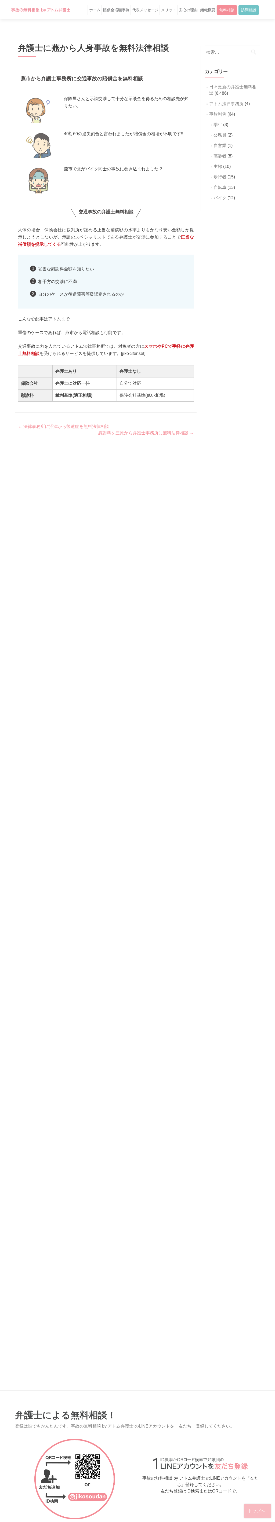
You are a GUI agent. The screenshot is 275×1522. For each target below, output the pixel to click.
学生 (218, 124)
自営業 (220, 145)
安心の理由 (188, 10)
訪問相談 (248, 10)
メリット (168, 10)
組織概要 (207, 10)
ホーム (94, 10)
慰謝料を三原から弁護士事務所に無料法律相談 (146, 433)
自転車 (220, 187)
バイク (220, 198)
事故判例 (217, 114)
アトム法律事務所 (226, 103)
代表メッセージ (145, 10)
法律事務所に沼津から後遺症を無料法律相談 (63, 426)
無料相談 (226, 10)
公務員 (220, 135)
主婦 (218, 166)
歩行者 (220, 177)
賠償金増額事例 (116, 10)
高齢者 (220, 156)
